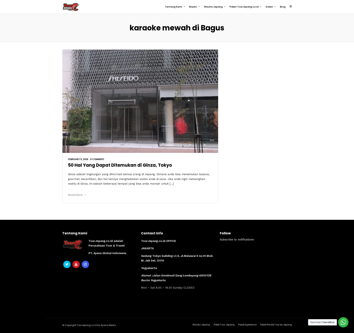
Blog (282, 6)
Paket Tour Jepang (224, 324)
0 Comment (97, 159)
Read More (75, 195)
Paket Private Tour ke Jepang (276, 324)
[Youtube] (76, 264)
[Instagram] (85, 264)
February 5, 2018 (78, 159)
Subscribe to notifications (237, 239)
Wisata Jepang (213, 6)
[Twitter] (67, 264)
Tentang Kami (173, 6)
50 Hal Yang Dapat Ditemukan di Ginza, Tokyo (120, 165)
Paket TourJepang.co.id (244, 6)
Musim (193, 6)
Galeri (269, 6)
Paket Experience (247, 324)
